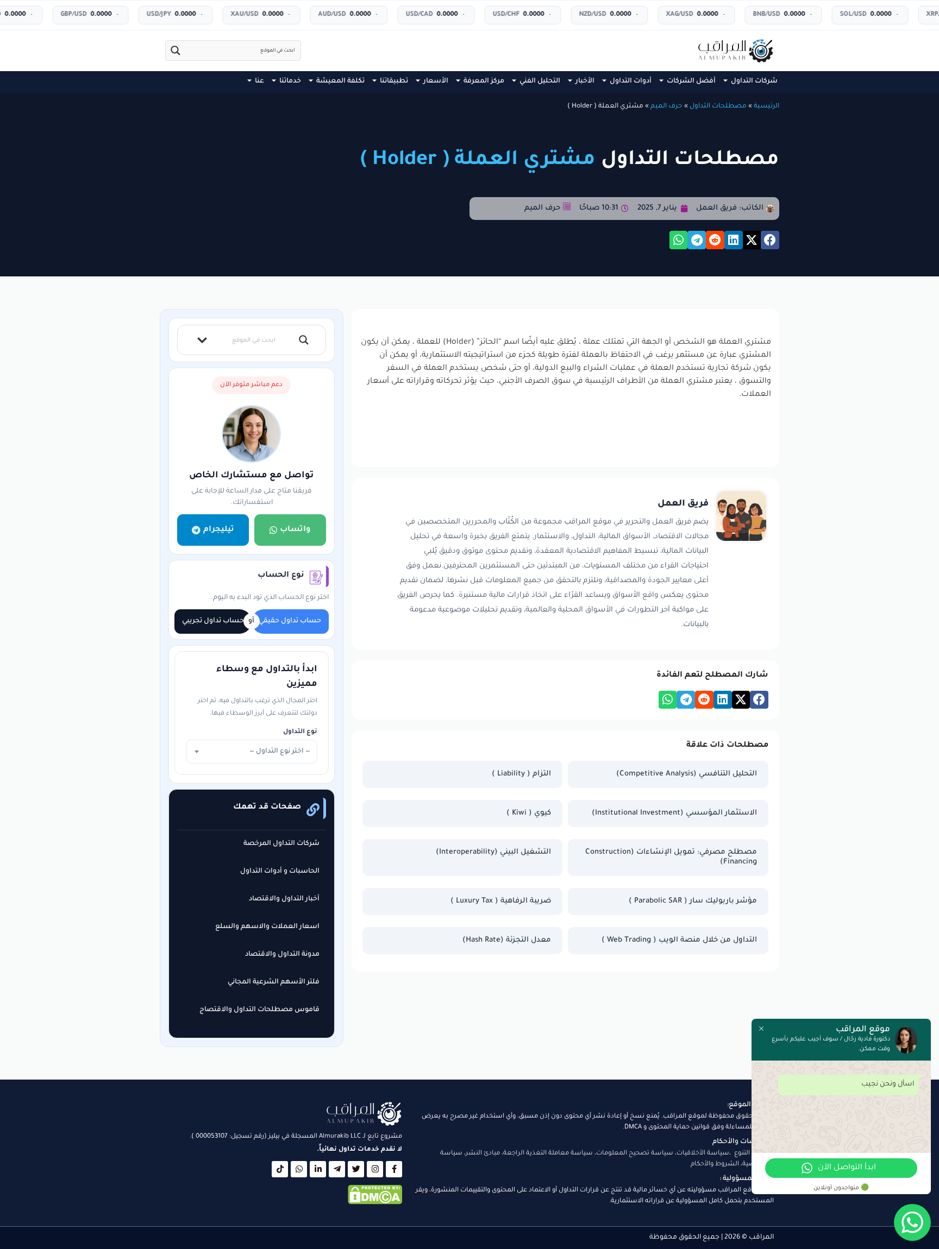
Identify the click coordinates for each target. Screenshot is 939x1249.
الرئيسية (766, 106)
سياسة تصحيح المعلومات (634, 1153)
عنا (259, 81)
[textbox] (251, 751)
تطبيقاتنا (394, 81)
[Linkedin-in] (318, 1169)
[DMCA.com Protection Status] (375, 1203)
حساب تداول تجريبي (213, 621)
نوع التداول (300, 732)
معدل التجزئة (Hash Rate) (506, 940)
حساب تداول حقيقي (290, 621)
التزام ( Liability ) (521, 774)
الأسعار (435, 81)
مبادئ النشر (483, 1153)
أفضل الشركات (691, 81)
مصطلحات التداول (718, 106)
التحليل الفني (539, 81)
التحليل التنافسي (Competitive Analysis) (686, 774)
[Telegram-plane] (337, 1169)
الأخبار (584, 81)
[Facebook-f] (394, 1169)
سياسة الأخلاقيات (703, 1153)
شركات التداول (754, 81)
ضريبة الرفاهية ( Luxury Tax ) (500, 901)
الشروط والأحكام (715, 1164)
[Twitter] (356, 1169)
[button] (770, 240)
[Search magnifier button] (175, 50)
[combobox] (251, 752)
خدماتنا (290, 81)
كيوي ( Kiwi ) (528, 813)
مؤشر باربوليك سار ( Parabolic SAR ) (693, 901)
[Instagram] (375, 1169)
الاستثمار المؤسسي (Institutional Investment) (674, 813)
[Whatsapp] (299, 1169)
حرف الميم (666, 106)
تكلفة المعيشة (340, 81)
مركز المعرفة (484, 81)
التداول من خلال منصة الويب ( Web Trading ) (679, 940)
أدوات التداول (631, 81)
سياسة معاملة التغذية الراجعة (548, 1153)
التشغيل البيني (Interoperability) (493, 852)
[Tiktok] (280, 1169)
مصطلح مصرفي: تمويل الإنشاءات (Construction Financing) (671, 857)
